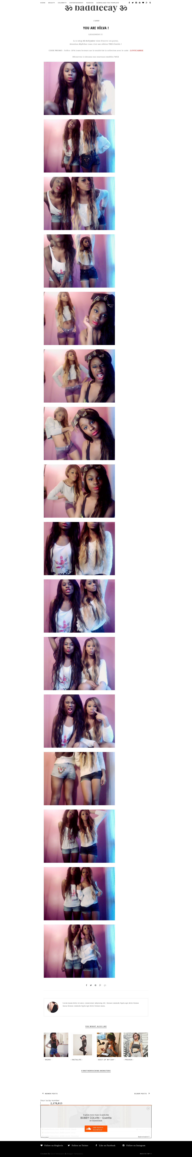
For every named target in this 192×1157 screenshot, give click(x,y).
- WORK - (48, 1060)
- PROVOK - (128, 1060)
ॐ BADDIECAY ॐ (96, 7)
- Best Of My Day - (106, 1060)
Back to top (145, 1153)
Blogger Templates (75, 1153)
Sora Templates (57, 1153)
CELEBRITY (62, 3)
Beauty (51, 3)
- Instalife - (76, 1060)
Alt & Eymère (89, 41)
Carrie (96, 21)
